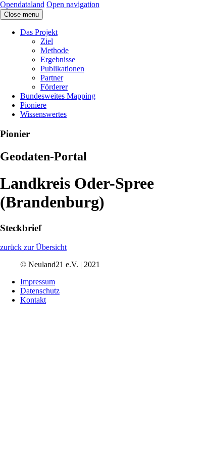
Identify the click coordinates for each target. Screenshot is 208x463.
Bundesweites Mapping (57, 96)
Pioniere (33, 105)
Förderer (54, 86)
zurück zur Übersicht (33, 247)
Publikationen (62, 68)
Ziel (46, 41)
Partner (51, 77)
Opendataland (22, 4)
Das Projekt (39, 32)
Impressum (37, 281)
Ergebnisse (57, 59)
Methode (54, 50)
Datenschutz (40, 290)
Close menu (21, 14)
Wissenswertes (43, 114)
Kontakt (33, 300)
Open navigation (72, 4)
